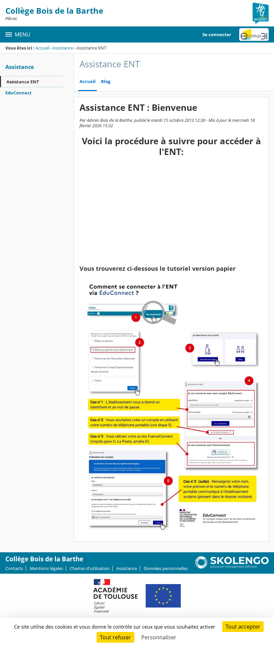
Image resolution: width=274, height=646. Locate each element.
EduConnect (18, 93)
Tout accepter (243, 626)
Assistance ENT (22, 82)
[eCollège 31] (254, 34)
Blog (105, 81)
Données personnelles (166, 568)
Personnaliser (158, 637)
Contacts (14, 568)
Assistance (62, 48)
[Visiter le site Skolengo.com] (232, 567)
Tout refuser (115, 637)
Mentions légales (46, 568)
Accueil (42, 48)
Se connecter (216, 34)
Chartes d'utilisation (90, 568)
